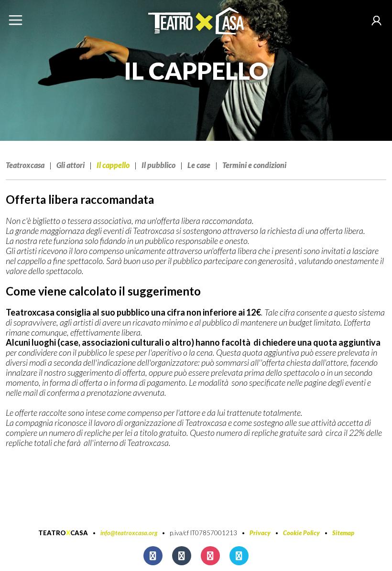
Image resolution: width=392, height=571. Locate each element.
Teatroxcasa (25, 164)
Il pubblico (158, 164)
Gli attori (70, 164)
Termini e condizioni (254, 164)
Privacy (260, 533)
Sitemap (343, 533)
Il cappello (113, 164)
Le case (198, 164)
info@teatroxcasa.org (128, 533)
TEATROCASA (63, 533)
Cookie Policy (301, 533)
